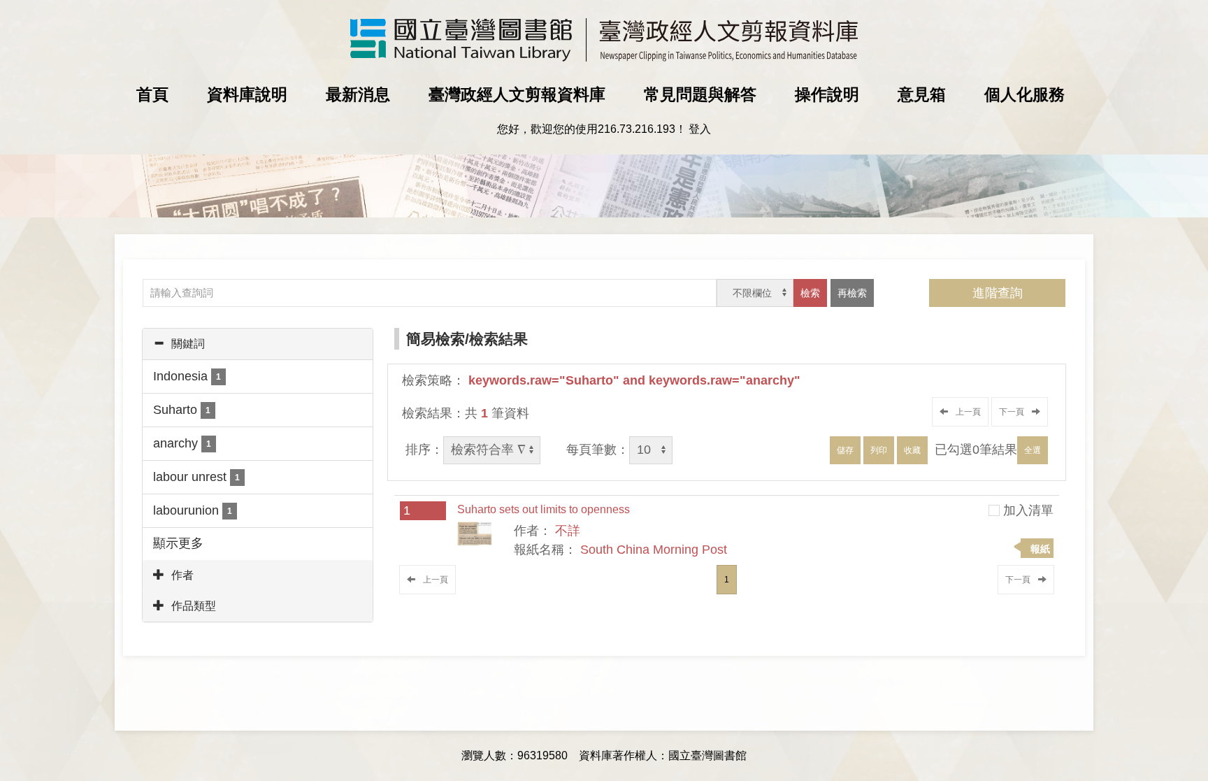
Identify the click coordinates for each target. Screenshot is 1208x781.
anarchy (182, 443)
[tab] (258, 344)
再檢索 (852, 293)
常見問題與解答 (700, 94)
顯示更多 (178, 543)
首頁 (152, 94)
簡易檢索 (435, 339)
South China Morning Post (653, 550)
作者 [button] (182, 575)
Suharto (181, 410)
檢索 (810, 293)
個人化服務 (1024, 94)
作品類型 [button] (193, 606)
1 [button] (726, 580)
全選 (1032, 450)
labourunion (192, 510)
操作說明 (827, 94)
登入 (700, 129)
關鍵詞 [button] (188, 344)
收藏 (912, 450)
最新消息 (358, 94)
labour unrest (196, 477)
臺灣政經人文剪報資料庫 (517, 94)
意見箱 (922, 94)
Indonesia (187, 376)
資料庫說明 (247, 94)
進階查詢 (997, 293)
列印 (878, 450)
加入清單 (1028, 510)
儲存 (845, 450)
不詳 (567, 531)
